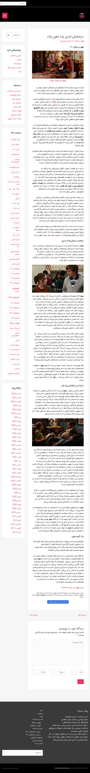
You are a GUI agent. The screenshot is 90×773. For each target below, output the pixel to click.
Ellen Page (54, 80)
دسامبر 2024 (16, 393)
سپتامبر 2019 (16, 524)
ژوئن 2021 (17, 457)
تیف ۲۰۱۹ (16, 203)
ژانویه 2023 (16, 421)
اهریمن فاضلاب (15, 55)
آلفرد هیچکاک (15, 139)
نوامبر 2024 (16, 397)
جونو (53, 235)
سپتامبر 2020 (16, 476)
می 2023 (17, 417)
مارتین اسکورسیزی (15, 334)
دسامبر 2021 (16, 445)
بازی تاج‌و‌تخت (14, 167)
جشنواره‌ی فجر (15, 213)
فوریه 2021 (17, 468)
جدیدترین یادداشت (14, 91)
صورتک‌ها (17, 63)
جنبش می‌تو (15, 218)
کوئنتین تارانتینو (13, 373)
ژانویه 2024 (16, 409)
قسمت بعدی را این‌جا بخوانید (58, 602)
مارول (18, 340)
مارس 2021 (16, 465)
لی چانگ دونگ (15, 328)
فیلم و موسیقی (14, 259)
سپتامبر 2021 (16, 453)
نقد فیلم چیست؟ (14, 349)
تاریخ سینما (15, 193)
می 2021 (17, 461)
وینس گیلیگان (14, 359)
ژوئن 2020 (17, 488)
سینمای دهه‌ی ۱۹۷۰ (15, 245)
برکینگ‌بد (16, 177)
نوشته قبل (83, 615)
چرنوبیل (17, 368)
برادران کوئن (15, 172)
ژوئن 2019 (17, 532)
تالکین (17, 198)
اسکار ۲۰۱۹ (15, 144)
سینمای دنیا (17, 103)
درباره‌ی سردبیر (37, 740)
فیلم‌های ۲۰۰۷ (14, 268)
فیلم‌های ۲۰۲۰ (15, 302)
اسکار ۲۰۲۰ (16, 149)
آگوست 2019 (16, 528)
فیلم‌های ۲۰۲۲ (14, 313)
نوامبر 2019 (16, 516)
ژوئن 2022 (17, 429)
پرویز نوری (16, 364)
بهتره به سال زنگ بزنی (13, 183)
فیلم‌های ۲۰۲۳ (15, 318)
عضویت (40, 713)
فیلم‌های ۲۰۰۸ (15, 273)
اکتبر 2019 (17, 520)
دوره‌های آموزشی (37, 737)
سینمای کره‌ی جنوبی (14, 253)
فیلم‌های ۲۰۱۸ (15, 290)
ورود (41, 716)
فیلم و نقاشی (15, 264)
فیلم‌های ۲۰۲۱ (14, 307)
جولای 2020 (16, 484)
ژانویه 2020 (16, 508)
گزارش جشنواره (16, 114)
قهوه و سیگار (79, 41)
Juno (64, 80)
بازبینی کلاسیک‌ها (15, 161)
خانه (41, 710)
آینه (19, 71)
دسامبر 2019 (16, 512)
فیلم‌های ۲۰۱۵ (15, 278)
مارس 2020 (16, 500)
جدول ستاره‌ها (38, 728)
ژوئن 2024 (17, 405)
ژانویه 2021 (16, 472)
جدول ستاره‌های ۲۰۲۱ (33, 734)
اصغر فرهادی (15, 154)
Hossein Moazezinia (62, 768)
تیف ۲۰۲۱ (16, 208)
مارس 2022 (16, 437)
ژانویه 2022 (16, 441)
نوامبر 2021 (16, 449)
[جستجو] (1, 3)
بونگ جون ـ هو (14, 189)
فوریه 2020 (17, 504)
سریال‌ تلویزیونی (15, 95)
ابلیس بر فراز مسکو (14, 67)
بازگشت (54, 102)
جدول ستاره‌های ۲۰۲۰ (33, 731)
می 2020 (17, 492)
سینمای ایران (16, 99)
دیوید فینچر (16, 239)
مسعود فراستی (15, 345)
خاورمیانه (17, 222)
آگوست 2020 (16, 480)
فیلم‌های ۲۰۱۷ (14, 283)
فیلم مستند (17, 106)
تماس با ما (39, 743)
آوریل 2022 (16, 433)
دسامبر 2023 (16, 413)
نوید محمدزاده (14, 354)
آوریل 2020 (16, 496)
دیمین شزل (16, 235)
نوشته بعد (33, 615)
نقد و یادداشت (37, 719)
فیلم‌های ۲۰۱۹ (13, 297)
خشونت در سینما (15, 229)
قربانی (19, 59)
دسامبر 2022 (16, 425)
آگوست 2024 (16, 401)
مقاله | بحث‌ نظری (14, 118)
